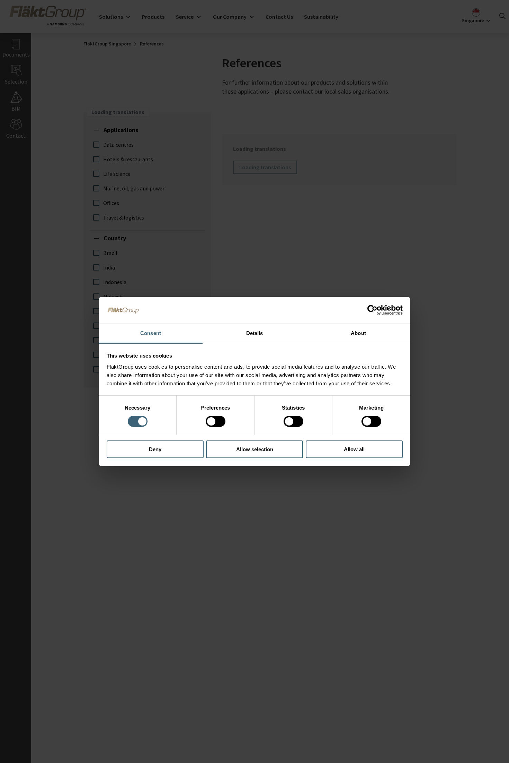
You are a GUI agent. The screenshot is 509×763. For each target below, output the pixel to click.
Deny (155, 449)
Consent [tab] (150, 333)
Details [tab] (254, 333)
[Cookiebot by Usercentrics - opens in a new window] (372, 310)
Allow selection (254, 449)
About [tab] (358, 333)
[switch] (215, 421)
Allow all (354, 449)
